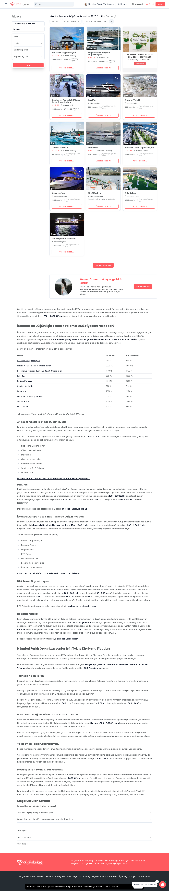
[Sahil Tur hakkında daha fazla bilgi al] (103, 85)
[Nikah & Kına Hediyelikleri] (140, 49)
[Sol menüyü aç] (6, 4)
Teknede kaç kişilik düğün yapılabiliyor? (35, 812)
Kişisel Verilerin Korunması (104, 876)
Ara (28, 65)
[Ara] (54, 4)
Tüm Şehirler (22, 844)
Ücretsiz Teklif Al (66, 68)
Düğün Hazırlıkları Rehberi (31, 876)
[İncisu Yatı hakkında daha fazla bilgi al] (103, 133)
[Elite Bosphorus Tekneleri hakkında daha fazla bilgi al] (67, 224)
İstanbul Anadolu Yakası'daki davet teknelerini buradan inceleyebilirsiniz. (53, 478)
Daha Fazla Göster (103, 265)
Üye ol (160, 4)
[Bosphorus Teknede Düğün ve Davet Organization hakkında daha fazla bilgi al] (67, 85)
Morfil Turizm (94, 193)
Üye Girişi (149, 4)
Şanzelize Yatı (58, 193)
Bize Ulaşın (72, 876)
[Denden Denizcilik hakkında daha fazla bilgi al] (67, 133)
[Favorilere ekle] (80, 30)
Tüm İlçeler (22, 830)
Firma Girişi (137, 4)
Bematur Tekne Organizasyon (139, 148)
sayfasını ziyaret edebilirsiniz (82, 606)
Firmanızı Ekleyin (143, 286)
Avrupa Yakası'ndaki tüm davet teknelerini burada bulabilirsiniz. (49, 573)
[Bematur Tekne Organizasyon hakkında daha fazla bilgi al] (140, 133)
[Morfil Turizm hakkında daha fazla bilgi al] (103, 178)
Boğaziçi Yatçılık (132, 100)
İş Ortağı (123, 876)
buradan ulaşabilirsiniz (68, 638)
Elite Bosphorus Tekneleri (63, 239)
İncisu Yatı (93, 148)
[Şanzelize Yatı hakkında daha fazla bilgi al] (67, 178)
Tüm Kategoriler (24, 837)
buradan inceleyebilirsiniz (74, 508)
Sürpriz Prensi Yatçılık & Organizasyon (99, 54)
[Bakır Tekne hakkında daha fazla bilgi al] (140, 178)
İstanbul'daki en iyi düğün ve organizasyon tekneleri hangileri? (45, 819)
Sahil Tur (92, 100)
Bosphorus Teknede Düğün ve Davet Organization (66, 101)
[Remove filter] (111, 21)
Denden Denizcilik (60, 148)
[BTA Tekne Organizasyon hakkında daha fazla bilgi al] (67, 38)
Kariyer (132, 876)
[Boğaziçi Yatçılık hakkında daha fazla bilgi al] (140, 85)
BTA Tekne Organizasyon (64, 53)
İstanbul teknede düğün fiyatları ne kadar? (36, 806)
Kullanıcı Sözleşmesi (55, 876)
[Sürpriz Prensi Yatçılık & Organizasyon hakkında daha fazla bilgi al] (103, 38)
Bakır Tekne (130, 193)
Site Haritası (144, 876)
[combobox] (28, 23)
